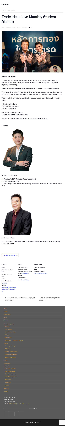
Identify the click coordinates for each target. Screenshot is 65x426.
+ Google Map (25, 273)
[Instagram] (11, 414)
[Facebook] (6, 414)
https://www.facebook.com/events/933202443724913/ (29, 118)
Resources (6, 366)
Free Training (8, 329)
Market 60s (8, 382)
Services (6, 343)
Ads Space (8, 348)
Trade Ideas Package (10, 332)
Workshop (4, 283)
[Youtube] (22, 414)
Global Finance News (10, 376)
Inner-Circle (8, 337)
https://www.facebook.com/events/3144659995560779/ (9, 289)
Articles (7, 385)
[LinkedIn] (16, 414)
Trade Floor (8, 379)
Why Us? (7, 326)
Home (5, 308)
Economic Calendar (10, 368)
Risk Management (10, 371)
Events (5, 311)
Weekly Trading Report (11, 351)
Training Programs (9, 324)
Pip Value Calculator (10, 374)
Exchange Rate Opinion (11, 346)
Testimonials (7, 314)
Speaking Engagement (11, 354)
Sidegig (7, 334)
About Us (6, 388)
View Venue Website (23, 280)
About (5, 317)
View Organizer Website (40, 274)
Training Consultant (10, 357)
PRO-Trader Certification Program (14, 340)
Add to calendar (10, 255)
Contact (6, 320)
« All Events (5, 4)
